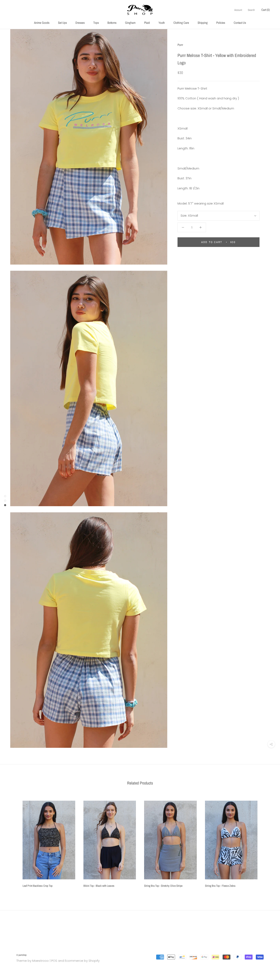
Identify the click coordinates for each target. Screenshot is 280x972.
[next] (267, 842)
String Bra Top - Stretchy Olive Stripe (163, 886)
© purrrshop (21, 955)
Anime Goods (41, 22)
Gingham (130, 22)
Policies (220, 22)
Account (238, 10)
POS (54, 960)
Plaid (147, 22)
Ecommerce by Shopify (82, 960)
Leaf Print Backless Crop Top (37, 886)
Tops (96, 22)
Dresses (80, 22)
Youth (161, 22)
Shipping (203, 22)
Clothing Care (181, 22)
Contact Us (240, 22)
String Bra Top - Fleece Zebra (220, 886)
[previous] (12, 842)
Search (251, 10)
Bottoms (111, 22)
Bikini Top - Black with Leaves (98, 886)
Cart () (265, 10)
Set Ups (62, 22)
